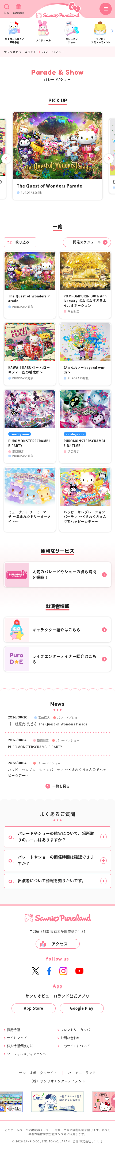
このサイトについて (75, 1046)
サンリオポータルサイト (38, 1072)
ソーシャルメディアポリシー (28, 1054)
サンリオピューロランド (20, 52)
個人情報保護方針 (20, 1046)
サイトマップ (16, 1038)
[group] (61, 1101)
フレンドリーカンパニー (78, 1029)
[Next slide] (109, 159)
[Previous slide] (6, 159)
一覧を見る (61, 786)
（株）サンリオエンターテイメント (57, 1081)
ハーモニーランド (82, 1072)
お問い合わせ (70, 1038)
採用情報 (13, 1029)
